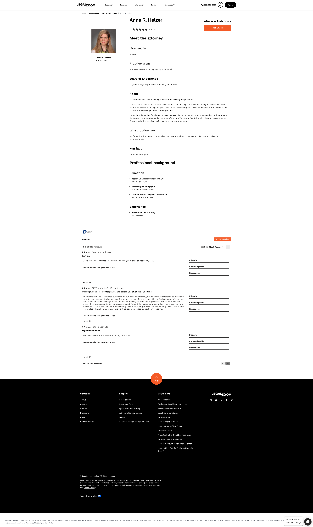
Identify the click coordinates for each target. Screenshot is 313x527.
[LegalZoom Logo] (86, 5)
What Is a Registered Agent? (171, 439)
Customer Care (126, 404)
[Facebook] (226, 400)
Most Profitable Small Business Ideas (174, 435)
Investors (84, 413)
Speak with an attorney (129, 408)
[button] (227, 363)
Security (123, 417)
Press (82, 417)
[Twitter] (231, 400)
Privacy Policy (89, 488)
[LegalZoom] (221, 395)
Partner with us (87, 422)
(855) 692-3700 (209, 5)
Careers (83, 404)
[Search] (220, 5)
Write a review (223, 239)
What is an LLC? (165, 417)
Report (114, 282)
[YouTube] (216, 400)
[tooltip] (88, 232)
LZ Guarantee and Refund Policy (134, 422)
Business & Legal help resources (172, 404)
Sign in (230, 5)
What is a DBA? (165, 430)
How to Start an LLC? (168, 422)
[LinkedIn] (221, 400)
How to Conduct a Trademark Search (175, 444)
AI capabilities (164, 400)
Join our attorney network (131, 413)
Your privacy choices (88, 496)
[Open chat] (308, 522)
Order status (125, 400)
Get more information (283, 520)
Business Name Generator (170, 408)
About (83, 400)
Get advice (217, 28)
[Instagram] (211, 400)
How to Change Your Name (170, 426)
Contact (84, 408)
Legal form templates (168, 413)
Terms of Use (154, 485)
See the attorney (85, 520)
